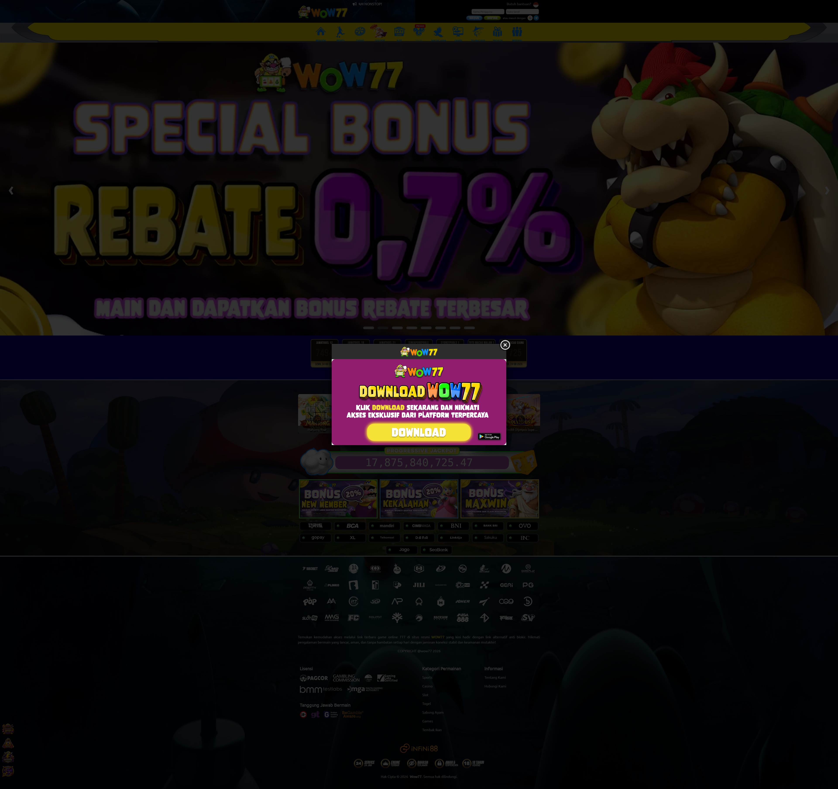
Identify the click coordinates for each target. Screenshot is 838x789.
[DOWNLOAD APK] (419, 402)
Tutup (505, 345)
